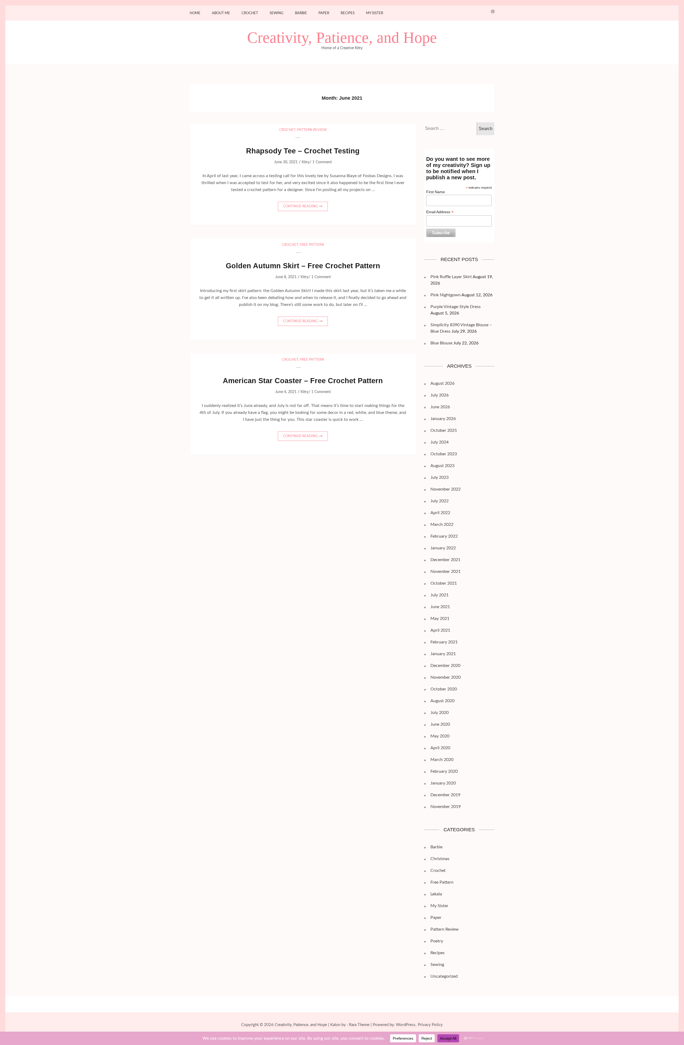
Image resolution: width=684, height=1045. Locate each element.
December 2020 (445, 665)
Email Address (439, 212)
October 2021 (443, 583)
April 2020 (440, 748)
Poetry (436, 941)
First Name (435, 192)
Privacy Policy (430, 1025)
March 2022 (441, 524)
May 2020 (439, 736)
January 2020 (443, 783)
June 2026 (440, 407)
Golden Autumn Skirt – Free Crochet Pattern (303, 266)
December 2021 (445, 560)
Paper (323, 13)
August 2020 (442, 701)
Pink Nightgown (445, 295)
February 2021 (444, 642)
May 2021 (439, 618)
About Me (221, 13)
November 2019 (445, 807)
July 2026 (439, 395)
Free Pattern (312, 245)
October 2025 (443, 430)
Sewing (276, 13)
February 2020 (444, 771)
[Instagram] (492, 12)
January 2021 (443, 654)
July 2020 (439, 712)
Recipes (348, 13)
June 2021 (440, 607)
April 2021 (440, 630)
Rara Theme (359, 1025)
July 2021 (439, 595)
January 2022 (443, 548)
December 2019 (445, 795)
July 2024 (439, 442)
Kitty (305, 162)
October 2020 (443, 689)
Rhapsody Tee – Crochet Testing (303, 151)
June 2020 (440, 724)
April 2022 (440, 513)
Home (195, 13)
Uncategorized (444, 976)
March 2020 (441, 759)
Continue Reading (300, 206)
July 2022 (439, 501)
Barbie (301, 13)
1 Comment (322, 162)
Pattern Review (312, 130)
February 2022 (444, 536)
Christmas (439, 859)
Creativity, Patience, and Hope (342, 38)
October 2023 (443, 454)
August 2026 (442, 383)
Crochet (250, 13)
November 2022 (445, 489)
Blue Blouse (441, 343)
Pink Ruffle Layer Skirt (451, 277)
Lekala (436, 894)
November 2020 (445, 677)
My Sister (374, 13)
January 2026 (443, 419)
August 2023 (442, 466)
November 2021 (445, 571)
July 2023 (439, 477)
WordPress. (406, 1025)
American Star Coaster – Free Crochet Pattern (303, 381)
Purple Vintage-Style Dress (455, 307)
